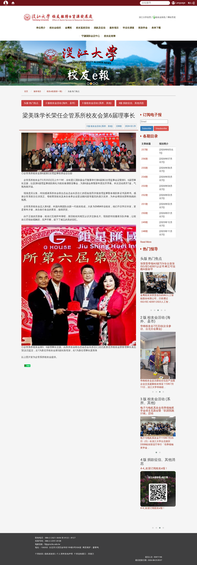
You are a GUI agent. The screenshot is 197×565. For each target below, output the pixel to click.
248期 (144, 231)
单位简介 (40, 27)
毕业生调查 (128, 27)
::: (137, 17)
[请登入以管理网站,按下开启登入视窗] (5, 3)
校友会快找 (160, 17)
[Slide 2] (91, 83)
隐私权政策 (50, 554)
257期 (144, 149)
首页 (26, 91)
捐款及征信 (99, 27)
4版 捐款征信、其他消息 (131, 103)
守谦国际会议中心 (90, 36)
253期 (144, 186)
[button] (151, 310)
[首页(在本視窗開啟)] (13, 3)
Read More (145, 242)
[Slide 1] (88, 83)
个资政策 (39, 554)
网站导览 (172, 17)
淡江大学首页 (145, 17)
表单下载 (156, 27)
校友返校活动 (83, 27)
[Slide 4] (97, 83)
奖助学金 (143, 27)
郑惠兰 (91, 554)
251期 (144, 204)
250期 (144, 213)
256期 (144, 158)
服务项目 (114, 27)
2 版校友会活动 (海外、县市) (60, 103)
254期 (144, 176)
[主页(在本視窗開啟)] (58, 18)
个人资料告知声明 (65, 554)
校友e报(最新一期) (54, 91)
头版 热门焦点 (31, 103)
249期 (144, 222)
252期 (144, 195)
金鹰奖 (68, 27)
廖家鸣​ (96, 547)
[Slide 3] (94, 83)
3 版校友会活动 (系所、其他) (96, 103)
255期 (144, 167)
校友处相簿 (110, 36)
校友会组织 (55, 27)
